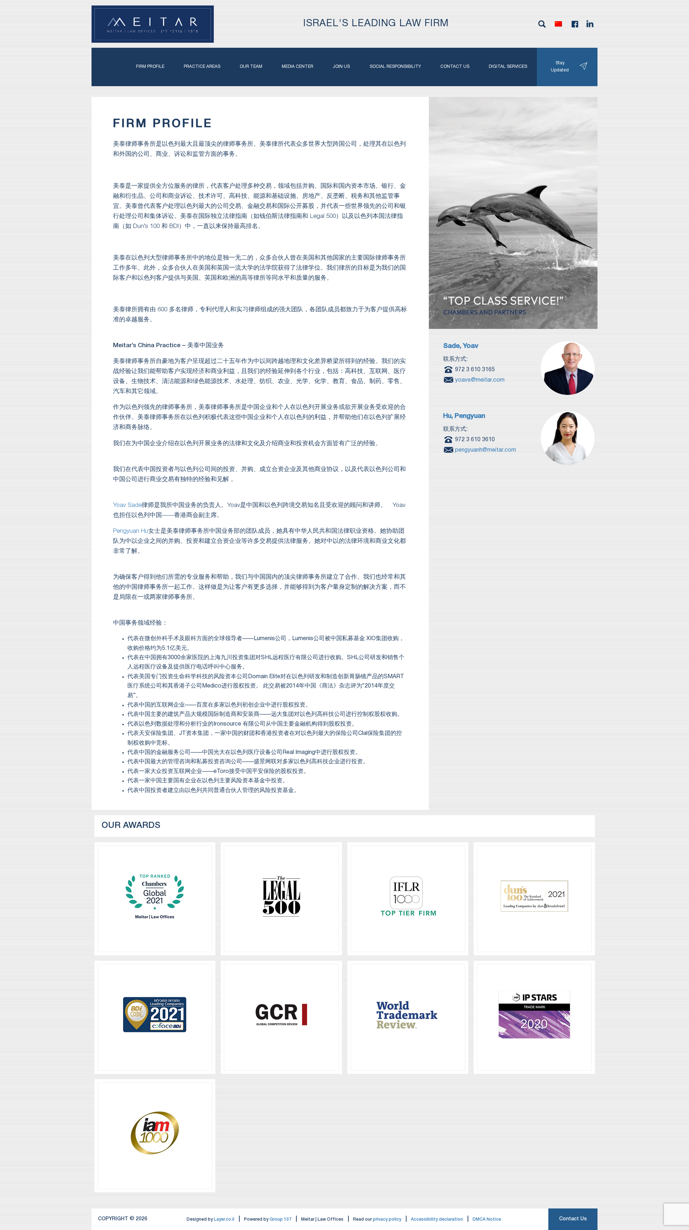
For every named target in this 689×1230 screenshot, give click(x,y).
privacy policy (387, 1219)
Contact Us (573, 1219)
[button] (558, 24)
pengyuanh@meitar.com (485, 449)
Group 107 (280, 1219)
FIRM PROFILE (150, 67)
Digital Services (508, 67)
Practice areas (202, 67)
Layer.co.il (224, 1219)
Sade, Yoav (460, 346)
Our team (251, 67)
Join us (341, 67)
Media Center (297, 67)
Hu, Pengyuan (464, 416)
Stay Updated (560, 66)
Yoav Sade (127, 505)
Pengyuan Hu (130, 531)
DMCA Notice (487, 1219)
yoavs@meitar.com (480, 379)
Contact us (454, 67)
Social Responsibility (395, 67)
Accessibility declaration (437, 1219)
